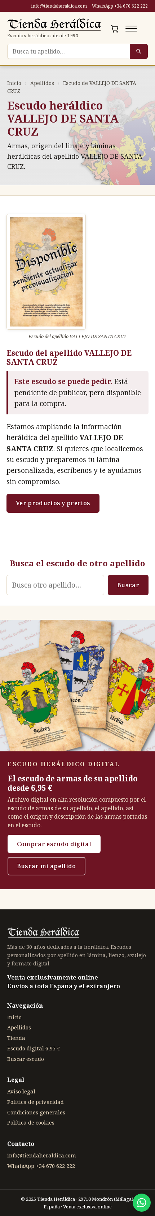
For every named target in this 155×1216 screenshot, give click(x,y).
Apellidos (42, 83)
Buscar (128, 585)
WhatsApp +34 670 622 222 (120, 6)
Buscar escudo (25, 1058)
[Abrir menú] (131, 28)
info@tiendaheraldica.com (59, 6)
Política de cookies (30, 1122)
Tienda (16, 1037)
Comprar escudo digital (54, 844)
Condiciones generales (36, 1112)
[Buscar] (139, 51)
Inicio (14, 83)
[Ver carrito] (114, 28)
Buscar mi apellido (46, 866)
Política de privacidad (35, 1101)
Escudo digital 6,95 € (33, 1048)
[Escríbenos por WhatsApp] (142, 1203)
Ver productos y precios (53, 503)
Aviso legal (21, 1091)
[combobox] (68, 51)
